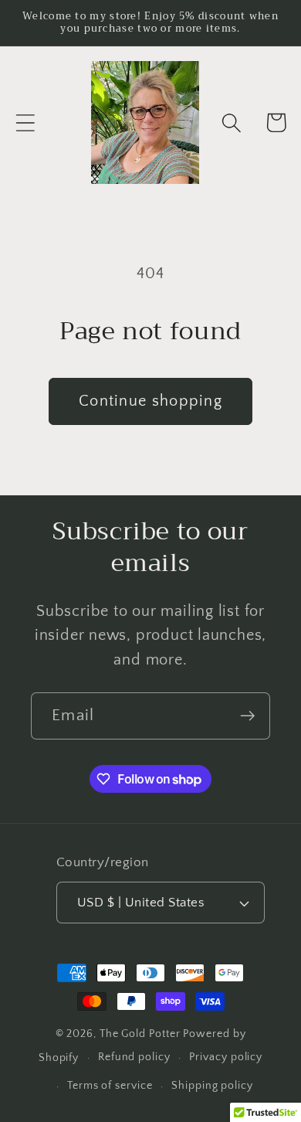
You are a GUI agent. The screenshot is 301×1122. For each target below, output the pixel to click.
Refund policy (134, 1057)
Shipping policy (212, 1086)
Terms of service (110, 1086)
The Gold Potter (140, 1034)
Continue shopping (150, 401)
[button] (25, 122)
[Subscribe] (247, 716)
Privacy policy (225, 1057)
